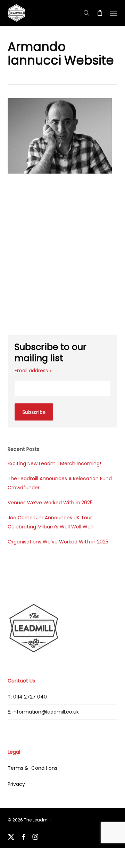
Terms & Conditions (32, 768)
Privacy (16, 784)
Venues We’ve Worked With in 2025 (50, 502)
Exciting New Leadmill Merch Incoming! (54, 463)
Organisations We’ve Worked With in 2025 (58, 541)
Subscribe (33, 412)
